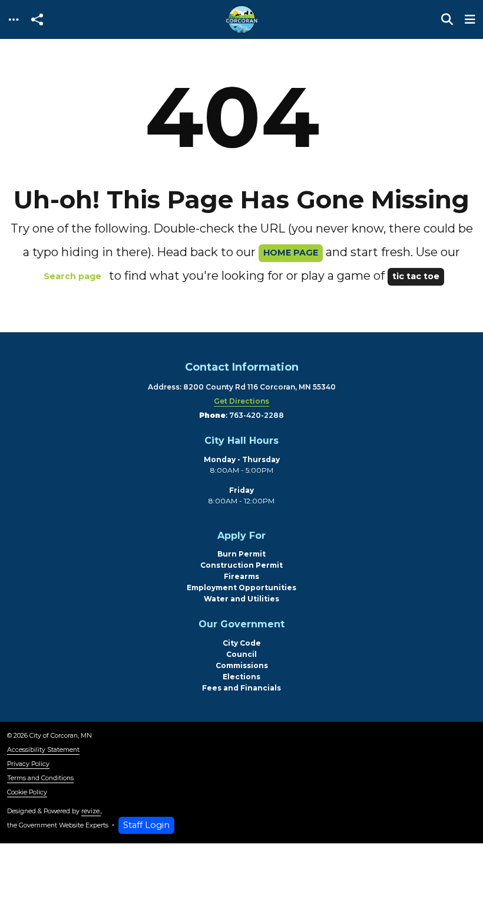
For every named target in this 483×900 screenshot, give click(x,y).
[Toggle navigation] (13, 20)
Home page (290, 252)
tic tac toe (415, 276)
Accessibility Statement (43, 750)
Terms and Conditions (40, 778)
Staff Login (146, 825)
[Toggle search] (447, 19)
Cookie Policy (27, 792)
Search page (72, 276)
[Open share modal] (37, 20)
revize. (91, 811)
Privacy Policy (28, 764)
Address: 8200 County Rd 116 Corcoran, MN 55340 (242, 386)
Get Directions (241, 401)
